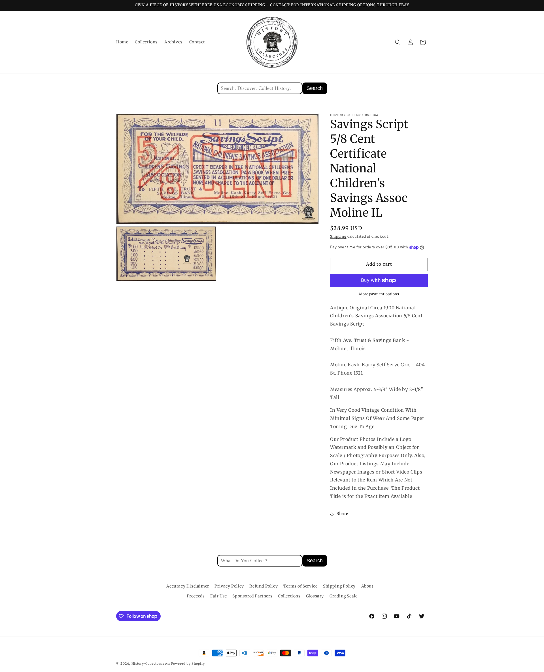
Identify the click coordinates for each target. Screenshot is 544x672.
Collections (289, 596)
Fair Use (218, 596)
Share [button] (342, 513)
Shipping (338, 236)
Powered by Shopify (188, 663)
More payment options (379, 294)
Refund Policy (263, 586)
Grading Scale (344, 596)
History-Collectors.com (150, 663)
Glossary (315, 596)
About (367, 586)
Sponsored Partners (252, 596)
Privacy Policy (229, 586)
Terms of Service (300, 586)
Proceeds (196, 596)
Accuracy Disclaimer (187, 586)
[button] (398, 42)
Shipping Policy (339, 586)
